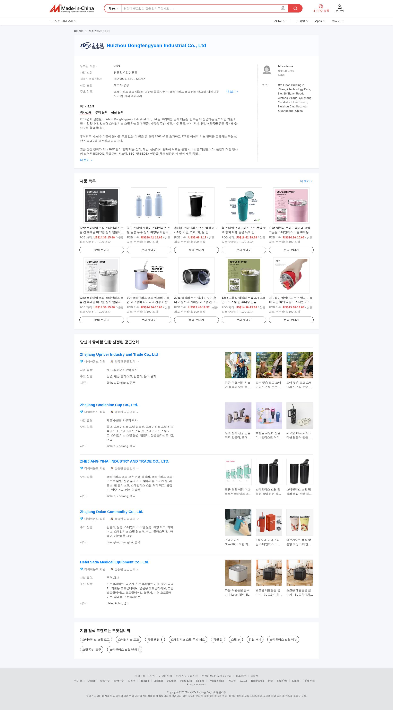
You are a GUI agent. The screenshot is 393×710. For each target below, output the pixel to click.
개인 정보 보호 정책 (187, 676)
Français (144, 680)
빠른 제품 (241, 676)
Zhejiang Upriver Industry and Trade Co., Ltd (119, 354)
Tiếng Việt (309, 680)
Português (186, 680)
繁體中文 (119, 680)
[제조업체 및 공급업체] (71, 8)
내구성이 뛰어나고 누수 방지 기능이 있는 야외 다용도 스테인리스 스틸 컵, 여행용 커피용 (291, 302)
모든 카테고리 (64, 21)
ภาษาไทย (282, 680)
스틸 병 (236, 639)
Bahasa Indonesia (197, 684)
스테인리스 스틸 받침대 (125, 649)
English (91, 680)
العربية (243, 680)
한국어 (232, 680)
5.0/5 (90, 106)
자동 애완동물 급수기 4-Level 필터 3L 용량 (237, 595)
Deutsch (171, 680)
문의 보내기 (101, 250)
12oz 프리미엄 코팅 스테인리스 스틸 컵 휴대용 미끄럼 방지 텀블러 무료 (101, 232)
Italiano (200, 680)
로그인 (339, 11)
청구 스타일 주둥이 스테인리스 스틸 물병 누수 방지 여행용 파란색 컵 (148, 232)
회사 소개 (140, 676)
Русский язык (216, 680)
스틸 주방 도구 (91, 649)
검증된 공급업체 (126, 361)
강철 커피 (255, 639)
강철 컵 (218, 639)
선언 (152, 676)
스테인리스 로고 (128, 639)
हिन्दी (270, 680)
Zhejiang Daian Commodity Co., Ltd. (111, 512)
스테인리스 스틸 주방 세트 (188, 639)
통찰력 (254, 676)
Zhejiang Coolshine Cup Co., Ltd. (109, 405)
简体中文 (105, 680)
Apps (318, 21)
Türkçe (295, 680)
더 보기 (231, 91)
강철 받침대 (155, 639)
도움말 (300, 21)
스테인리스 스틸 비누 (283, 639)
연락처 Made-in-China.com (217, 676)
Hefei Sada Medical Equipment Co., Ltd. (114, 562)
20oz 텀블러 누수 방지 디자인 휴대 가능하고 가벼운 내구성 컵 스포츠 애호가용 (196, 302)
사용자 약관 (165, 676)
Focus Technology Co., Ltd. (201, 692)
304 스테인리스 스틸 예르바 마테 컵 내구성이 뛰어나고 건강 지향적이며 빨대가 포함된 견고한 (148, 302)
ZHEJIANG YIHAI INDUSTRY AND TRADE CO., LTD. (124, 461)
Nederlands (257, 680)
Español (158, 680)
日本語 (132, 680)
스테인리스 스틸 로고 (96, 639)
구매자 (277, 21)
